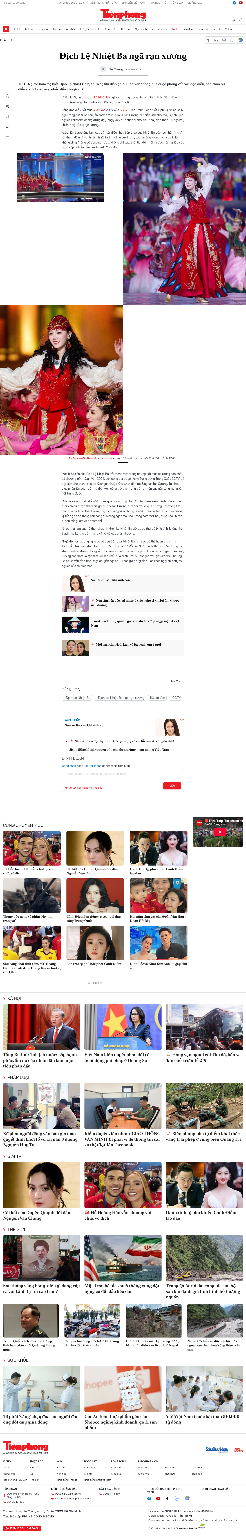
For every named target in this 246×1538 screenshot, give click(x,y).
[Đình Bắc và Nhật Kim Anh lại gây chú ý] (158, 943)
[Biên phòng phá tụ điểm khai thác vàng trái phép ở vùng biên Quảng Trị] (204, 1106)
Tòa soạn (177, 2)
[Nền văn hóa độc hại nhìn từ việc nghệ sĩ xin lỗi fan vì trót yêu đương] (75, 604)
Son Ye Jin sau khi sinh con (110, 580)
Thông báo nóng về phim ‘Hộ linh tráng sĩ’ (28, 918)
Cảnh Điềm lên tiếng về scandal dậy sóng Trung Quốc (93, 918)
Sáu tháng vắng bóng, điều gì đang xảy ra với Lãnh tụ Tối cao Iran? (41, 1288)
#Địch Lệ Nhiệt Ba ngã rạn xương (120, 698)
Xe (152, 29)
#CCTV (175, 698)
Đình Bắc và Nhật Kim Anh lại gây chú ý (158, 966)
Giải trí (174, 29)
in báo (224, 40)
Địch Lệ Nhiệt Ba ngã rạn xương (89, 458)
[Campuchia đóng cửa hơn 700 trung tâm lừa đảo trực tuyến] (92, 1320)
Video (228, 29)
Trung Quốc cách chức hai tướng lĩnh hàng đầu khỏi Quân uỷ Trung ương (29, 1345)
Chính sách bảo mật (216, 1489)
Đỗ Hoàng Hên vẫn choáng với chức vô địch (28, 871)
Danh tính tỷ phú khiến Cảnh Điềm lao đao (156, 871)
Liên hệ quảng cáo (64, 1489)
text (215, 40)
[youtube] (241, 3)
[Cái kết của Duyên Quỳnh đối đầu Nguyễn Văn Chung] (95, 848)
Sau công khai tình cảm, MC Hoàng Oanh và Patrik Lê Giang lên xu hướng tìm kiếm (32, 968)
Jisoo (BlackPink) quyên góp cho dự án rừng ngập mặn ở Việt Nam (135, 623)
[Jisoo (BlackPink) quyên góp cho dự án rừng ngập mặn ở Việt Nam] (75, 625)
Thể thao (126, 29)
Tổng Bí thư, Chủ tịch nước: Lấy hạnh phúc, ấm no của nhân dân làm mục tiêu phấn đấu (40, 1060)
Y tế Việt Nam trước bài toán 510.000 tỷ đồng (203, 1419)
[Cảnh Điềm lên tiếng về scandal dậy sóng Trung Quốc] (95, 895)
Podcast (90, 1461)
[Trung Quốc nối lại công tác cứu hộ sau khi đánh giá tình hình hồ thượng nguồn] (204, 1258)
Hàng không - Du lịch (15, 1479)
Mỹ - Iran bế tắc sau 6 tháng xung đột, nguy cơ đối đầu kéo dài (122, 1288)
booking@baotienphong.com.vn (73, 1498)
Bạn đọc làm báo (24, 1528)
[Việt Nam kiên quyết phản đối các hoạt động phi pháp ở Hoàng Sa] (123, 1027)
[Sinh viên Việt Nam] (217, 1450)
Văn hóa (162, 29)
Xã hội (17, 29)
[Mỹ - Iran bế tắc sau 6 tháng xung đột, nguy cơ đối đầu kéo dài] (123, 1258)
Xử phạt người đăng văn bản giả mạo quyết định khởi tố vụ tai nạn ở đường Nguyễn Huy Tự (40, 1139)
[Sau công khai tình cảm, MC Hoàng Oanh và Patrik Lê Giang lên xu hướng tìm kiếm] (32, 943)
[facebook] (234, 3)
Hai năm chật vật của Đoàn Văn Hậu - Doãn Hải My (158, 918)
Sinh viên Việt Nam (133, 2)
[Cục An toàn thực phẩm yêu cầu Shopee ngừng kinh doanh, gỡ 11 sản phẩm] (123, 1389)
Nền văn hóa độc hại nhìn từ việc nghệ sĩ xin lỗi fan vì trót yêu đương (135, 602)
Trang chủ (6, 29)
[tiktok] (169, 1499)
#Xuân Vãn (157, 698)
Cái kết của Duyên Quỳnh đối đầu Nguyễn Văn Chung (92, 871)
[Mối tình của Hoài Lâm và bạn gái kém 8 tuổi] (75, 648)
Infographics (148, 1461)
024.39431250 (15, 1501)
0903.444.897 (111, 1493)
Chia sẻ (7, 106)
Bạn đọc (197, 1473)
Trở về (7, 136)
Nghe (7, 96)
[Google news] (189, 1498)
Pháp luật (111, 29)
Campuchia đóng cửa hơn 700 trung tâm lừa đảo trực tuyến (91, 1343)
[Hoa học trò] (238, 1450)
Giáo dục (187, 29)
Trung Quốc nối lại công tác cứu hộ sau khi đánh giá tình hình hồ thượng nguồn (203, 1291)
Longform (118, 1461)
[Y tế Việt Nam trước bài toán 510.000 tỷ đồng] (204, 1389)
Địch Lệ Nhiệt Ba (98, 97)
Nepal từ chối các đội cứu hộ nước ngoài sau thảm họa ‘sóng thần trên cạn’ (213, 1345)
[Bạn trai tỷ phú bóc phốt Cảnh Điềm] (95, 943)
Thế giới (84, 29)
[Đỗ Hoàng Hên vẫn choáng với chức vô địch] (32, 848)
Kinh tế (28, 29)
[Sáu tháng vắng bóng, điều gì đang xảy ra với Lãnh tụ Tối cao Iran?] (41, 1258)
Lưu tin (7, 116)
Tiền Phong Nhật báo (103, 2)
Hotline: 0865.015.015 (71, 2)
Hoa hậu (216, 29)
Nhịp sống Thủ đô (67, 1479)
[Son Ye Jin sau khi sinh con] (75, 583)
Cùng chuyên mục (23, 825)
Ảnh (59, 1461)
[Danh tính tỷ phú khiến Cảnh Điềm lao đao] (158, 848)
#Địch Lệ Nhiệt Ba (76, 698)
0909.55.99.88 (64, 1493)
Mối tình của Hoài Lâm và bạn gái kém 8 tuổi (128, 644)
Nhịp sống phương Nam (97, 1479)
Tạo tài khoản (92, 765)
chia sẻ (207, 40)
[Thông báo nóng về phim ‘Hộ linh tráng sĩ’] (32, 895)
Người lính (141, 29)
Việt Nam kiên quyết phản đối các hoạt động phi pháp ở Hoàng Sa (118, 1057)
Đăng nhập (69, 765)
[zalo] (178, 1498)
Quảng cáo (195, 2)
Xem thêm (240, 29)
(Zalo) (77, 1493)
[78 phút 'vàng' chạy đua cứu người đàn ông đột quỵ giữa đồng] (41, 1389)
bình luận (232, 40)
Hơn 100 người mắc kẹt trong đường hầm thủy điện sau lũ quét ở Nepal (153, 1343)
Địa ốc (57, 29)
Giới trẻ (97, 29)
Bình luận (7, 126)
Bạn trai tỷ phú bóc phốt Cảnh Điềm (93, 964)
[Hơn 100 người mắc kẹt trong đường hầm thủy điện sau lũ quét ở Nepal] (154, 1320)
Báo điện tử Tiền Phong (123, 15)
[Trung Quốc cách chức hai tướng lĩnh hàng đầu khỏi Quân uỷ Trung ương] (31, 1320)
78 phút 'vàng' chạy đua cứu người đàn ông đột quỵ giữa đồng (41, 1419)
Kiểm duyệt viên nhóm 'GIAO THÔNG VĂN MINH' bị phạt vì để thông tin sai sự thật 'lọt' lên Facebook (122, 1139)
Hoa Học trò (157, 2)
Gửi (172, 785)
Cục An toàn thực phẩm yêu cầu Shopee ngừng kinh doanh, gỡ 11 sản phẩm (120, 1422)
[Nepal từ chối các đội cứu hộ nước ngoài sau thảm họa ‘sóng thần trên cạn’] (215, 1320)
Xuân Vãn (99, 110)
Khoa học (202, 29)
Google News (240, 40)
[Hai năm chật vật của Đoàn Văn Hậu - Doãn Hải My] (158, 895)
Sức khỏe (70, 29)
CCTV (124, 110)
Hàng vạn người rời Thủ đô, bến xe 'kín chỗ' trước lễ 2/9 (203, 1057)
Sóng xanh (43, 29)
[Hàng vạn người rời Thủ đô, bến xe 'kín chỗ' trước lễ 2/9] (204, 1027)
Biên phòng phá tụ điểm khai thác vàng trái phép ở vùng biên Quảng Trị (203, 1136)
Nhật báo (36, 1461)
